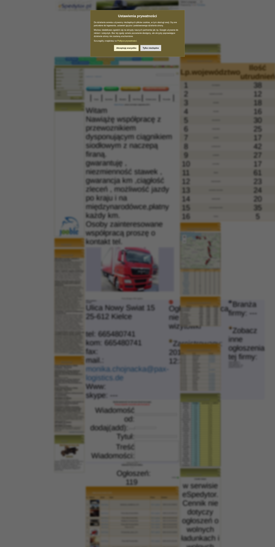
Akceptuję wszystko (126, 47)
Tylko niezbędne (151, 47)
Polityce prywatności (127, 40)
